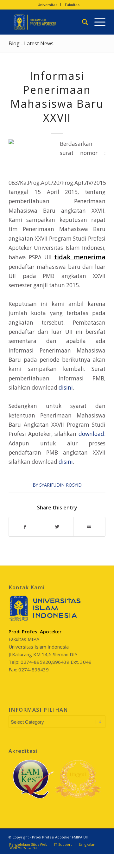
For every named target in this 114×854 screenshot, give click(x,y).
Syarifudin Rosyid (60, 485)
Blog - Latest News (31, 43)
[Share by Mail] (89, 526)
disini (66, 387)
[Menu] (96, 22)
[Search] (82, 22)
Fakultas (72, 4)
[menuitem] (48, 4)
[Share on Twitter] (57, 526)
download (91, 433)
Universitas (47, 4)
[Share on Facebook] (25, 526)
